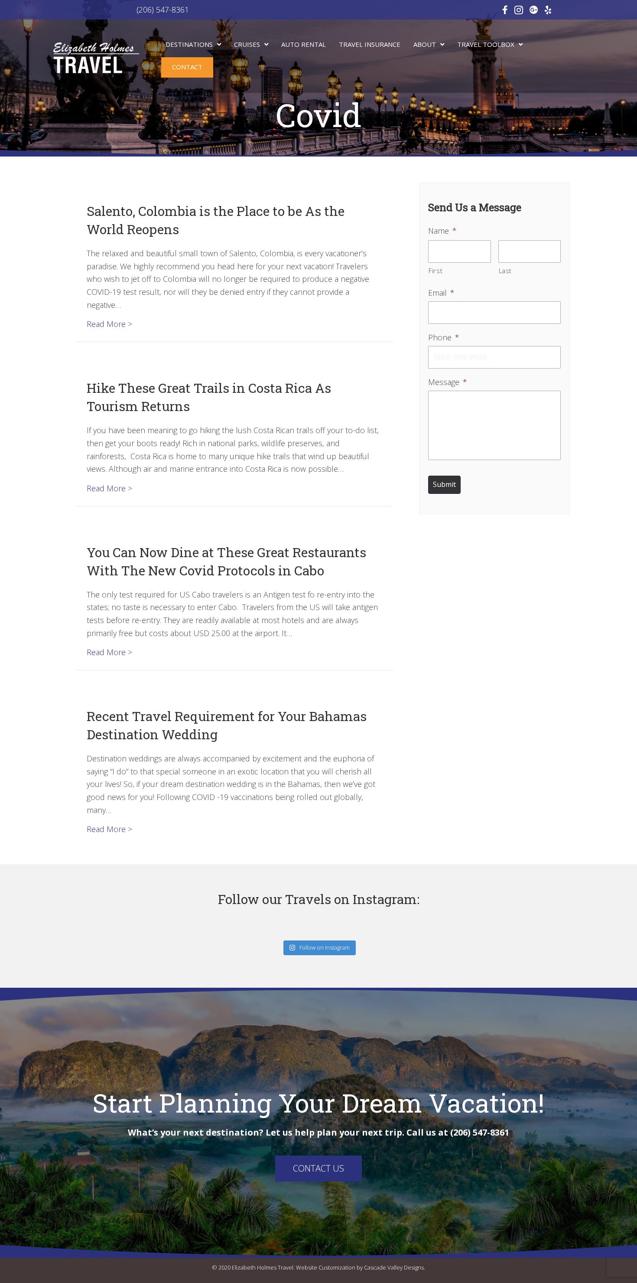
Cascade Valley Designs (394, 1267)
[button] (318, 1169)
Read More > (109, 323)
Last (505, 270)
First (435, 270)
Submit (444, 484)
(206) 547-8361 (128, 9)
